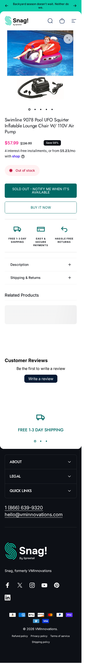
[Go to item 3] (41, 109)
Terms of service (60, 636)
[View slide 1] (35, 441)
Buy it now (41, 207)
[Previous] (6, 5)
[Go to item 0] (29, 109)
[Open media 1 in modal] (68, 39)
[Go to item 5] (52, 109)
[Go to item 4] (46, 109)
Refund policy (20, 636)
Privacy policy (39, 636)
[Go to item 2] (35, 109)
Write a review (40, 378)
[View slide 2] (41, 441)
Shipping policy (41, 642)
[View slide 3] (46, 441)
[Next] (75, 5)
